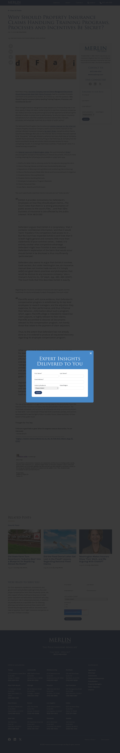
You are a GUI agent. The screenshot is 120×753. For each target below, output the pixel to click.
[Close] (91, 353)
